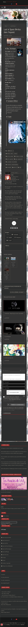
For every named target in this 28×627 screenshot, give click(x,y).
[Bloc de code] (15, 379)
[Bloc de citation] (13, 379)
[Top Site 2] (1, 506)
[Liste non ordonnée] (12, 379)
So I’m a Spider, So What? (17, 292)
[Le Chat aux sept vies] (14, 345)
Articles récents (14, 172)
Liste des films (5, 543)
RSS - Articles (5, 516)
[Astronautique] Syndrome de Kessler (12, 287)
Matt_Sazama (10, 159)
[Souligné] (7, 379)
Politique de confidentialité (7, 566)
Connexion (23, 370)
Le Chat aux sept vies (9, 357)
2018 (20, 167)
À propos (8, 172)
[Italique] (5, 379)
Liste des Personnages (7, 549)
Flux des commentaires (5, 580)
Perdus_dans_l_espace (12, 153)
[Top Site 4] (2, 506)
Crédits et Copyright (6, 563)
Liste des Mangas (6, 551)
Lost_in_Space (10, 156)
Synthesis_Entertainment (12, 164)
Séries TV (6, 26)
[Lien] (17, 379)
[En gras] (4, 379)
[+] (20, 379)
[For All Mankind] (14, 324)
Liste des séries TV (6, 540)
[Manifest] (13, 258)
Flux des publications (5, 577)
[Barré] (9, 379)
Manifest (14, 260)
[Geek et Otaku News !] (2, 7)
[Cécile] (7, 175)
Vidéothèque (13, 26)
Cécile (11, 35)
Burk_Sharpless (18, 159)
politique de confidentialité (8, 400)
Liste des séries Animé (7, 537)
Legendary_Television (11, 162)
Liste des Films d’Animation (8, 546)
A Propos (4, 557)
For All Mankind (8, 336)
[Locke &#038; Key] (6, 270)
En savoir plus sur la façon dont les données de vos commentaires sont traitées (13, 410)
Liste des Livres (5, 554)
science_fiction (19, 156)
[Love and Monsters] (6, 258)
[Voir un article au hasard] (26, 7)
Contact (3, 560)
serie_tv (11, 151)
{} (18, 379)
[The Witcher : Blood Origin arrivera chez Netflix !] (14, 300)
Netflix (15, 167)
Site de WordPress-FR (5, 583)
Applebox (9, 167)
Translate (10, 524)
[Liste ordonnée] (10, 379)
